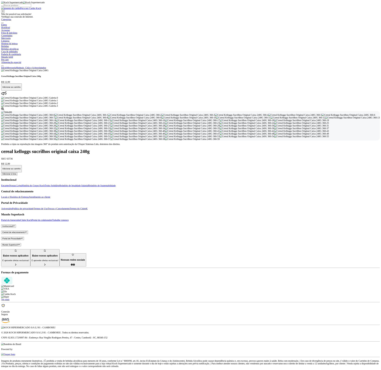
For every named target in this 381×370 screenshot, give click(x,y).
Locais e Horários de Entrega (15, 197)
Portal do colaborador (42, 220)
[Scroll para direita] (2, 65)
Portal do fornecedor (10, 220)
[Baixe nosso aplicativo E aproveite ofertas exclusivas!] (45, 264)
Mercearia (11, 67)
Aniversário (6, 208)
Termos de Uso (40, 208)
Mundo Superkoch (10, 245)
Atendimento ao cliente (39, 197)
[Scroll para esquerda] (2, 22)
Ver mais (5, 299)
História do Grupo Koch (33, 185)
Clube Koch (26, 220)
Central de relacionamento (13, 232)
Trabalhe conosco (60, 220)
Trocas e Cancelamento (59, 208)
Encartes (5, 185)
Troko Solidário (52, 185)
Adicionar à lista (9, 174)
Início (4, 67)
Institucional (7, 226)
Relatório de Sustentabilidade (102, 185)
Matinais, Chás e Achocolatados (31, 67)
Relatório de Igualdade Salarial (73, 185)
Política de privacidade (22, 208)
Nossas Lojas (15, 185)
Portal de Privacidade (11, 238)
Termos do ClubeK (79, 208)
